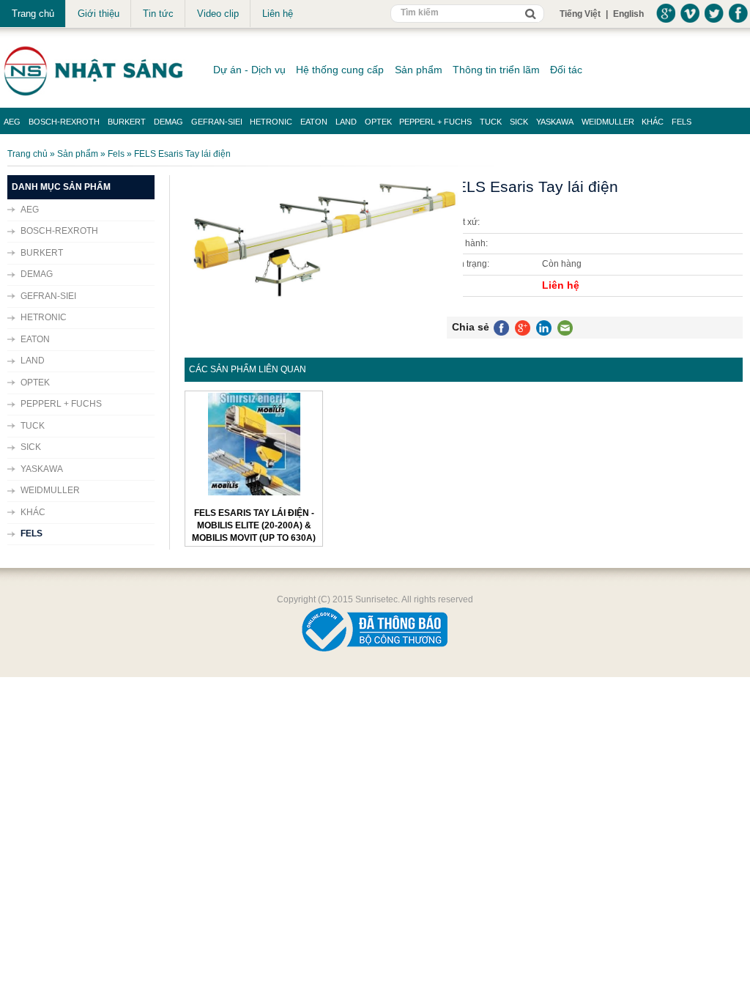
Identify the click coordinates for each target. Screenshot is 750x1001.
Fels (681, 121)
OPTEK (378, 121)
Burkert (127, 121)
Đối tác (566, 69)
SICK (519, 121)
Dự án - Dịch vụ (249, 69)
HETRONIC (271, 121)
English (628, 14)
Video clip (218, 13)
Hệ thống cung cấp (340, 69)
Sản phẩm (418, 69)
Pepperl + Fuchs (435, 121)
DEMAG (168, 121)
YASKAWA (554, 121)
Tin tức (158, 13)
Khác (653, 121)
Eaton (313, 121)
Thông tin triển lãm (496, 69)
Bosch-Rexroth (64, 121)
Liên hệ (277, 13)
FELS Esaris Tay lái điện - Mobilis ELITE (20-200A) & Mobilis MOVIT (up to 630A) (254, 526)
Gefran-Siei (216, 121)
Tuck (491, 121)
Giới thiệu (98, 13)
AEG (12, 121)
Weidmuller (608, 121)
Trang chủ (33, 13)
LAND (346, 121)
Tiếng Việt (580, 14)
